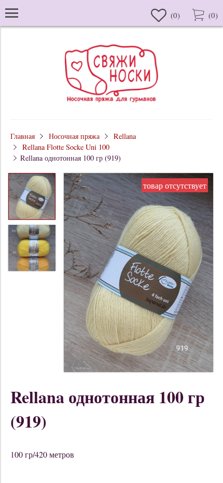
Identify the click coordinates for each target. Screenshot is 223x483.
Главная (22, 136)
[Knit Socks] (111, 103)
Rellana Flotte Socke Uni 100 (65, 147)
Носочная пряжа (74, 136)
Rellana (125, 136)
